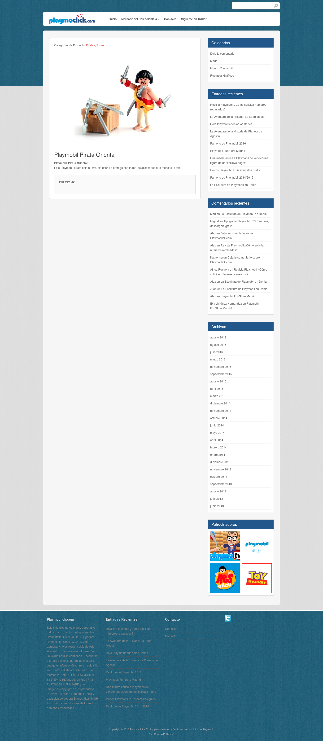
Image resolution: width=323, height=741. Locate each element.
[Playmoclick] (71, 20)
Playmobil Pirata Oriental (85, 154)
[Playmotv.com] (225, 559)
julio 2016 (216, 352)
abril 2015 (216, 388)
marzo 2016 (218, 359)
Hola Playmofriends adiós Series (231, 124)
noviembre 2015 (220, 366)
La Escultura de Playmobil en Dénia (233, 185)
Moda (214, 61)
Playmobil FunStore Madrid (227, 151)
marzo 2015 (218, 396)
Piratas (90, 45)
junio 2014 (217, 425)
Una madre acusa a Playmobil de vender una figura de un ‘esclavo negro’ (239, 160)
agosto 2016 (218, 344)
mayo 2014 (217, 432)
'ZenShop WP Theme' (161, 734)
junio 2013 (217, 506)
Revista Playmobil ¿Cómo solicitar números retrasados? (238, 106)
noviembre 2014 (220, 410)
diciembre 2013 (220, 462)
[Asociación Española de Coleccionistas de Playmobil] (225, 590)
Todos (100, 45)
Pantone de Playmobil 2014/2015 (231, 177)
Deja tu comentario (222, 53)
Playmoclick (137, 729)
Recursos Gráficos (222, 75)
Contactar (171, 629)
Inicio (113, 19)
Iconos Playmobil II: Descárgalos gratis (235, 170)
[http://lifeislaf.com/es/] (257, 559)
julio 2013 (216, 498)
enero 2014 (217, 454)
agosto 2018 (218, 337)
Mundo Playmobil (221, 68)
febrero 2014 (218, 447)
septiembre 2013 (221, 484)
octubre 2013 (218, 476)
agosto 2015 (218, 381)
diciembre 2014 (220, 403)
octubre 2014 (218, 418)
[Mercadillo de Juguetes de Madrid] (257, 590)
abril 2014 (216, 440)
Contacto (170, 19)
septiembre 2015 (221, 374)
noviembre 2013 (220, 469)
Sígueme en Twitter (194, 19)
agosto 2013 (218, 491)
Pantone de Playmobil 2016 (228, 143)
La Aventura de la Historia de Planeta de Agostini (236, 133)
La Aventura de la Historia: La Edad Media (237, 116)
